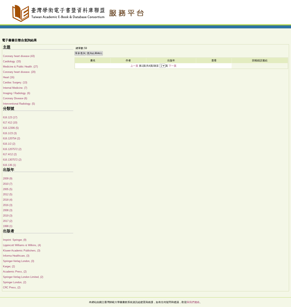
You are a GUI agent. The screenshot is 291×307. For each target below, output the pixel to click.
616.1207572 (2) (12, 149)
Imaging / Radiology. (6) (16, 93)
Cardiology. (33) (12, 61)
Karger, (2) (9, 266)
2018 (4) (7, 199)
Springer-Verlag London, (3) (18, 261)
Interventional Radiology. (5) (19, 103)
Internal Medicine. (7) (15, 87)
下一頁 (172, 65)
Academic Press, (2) (15, 271)
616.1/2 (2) (9, 143)
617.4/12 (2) (10, 154)
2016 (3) (7, 205)
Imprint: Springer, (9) (14, 239)
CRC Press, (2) (11, 287)
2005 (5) (7, 189)
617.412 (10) (10, 122)
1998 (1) (7, 226)
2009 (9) (7, 178)
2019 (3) (7, 215)
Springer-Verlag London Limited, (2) (23, 276)
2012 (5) (7, 194)
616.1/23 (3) (10, 133)
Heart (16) (8, 77)
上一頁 (134, 65)
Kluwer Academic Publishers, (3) (21, 250)
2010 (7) (7, 183)
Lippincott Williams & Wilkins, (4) (22, 245)
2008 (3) (7, 210)
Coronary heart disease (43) (19, 56)
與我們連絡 (193, 302)
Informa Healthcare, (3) (16, 255)
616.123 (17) (10, 117)
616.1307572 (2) (12, 159)
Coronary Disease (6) (15, 98)
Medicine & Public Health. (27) (20, 66)
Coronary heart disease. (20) (19, 71)
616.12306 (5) (11, 127)
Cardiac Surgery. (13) (15, 82)
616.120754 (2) (11, 138)
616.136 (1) (9, 165)
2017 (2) (7, 220)
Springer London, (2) (14, 282)
